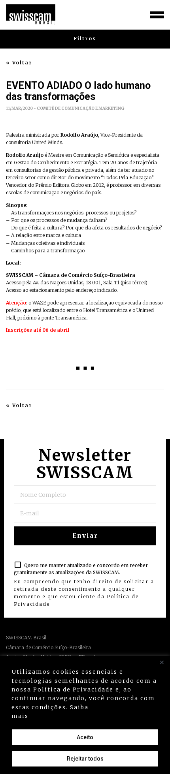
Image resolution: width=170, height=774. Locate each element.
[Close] (161, 662)
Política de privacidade (71, 716)
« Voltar (19, 63)
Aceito (85, 737)
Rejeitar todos (85, 758)
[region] (85, 715)
